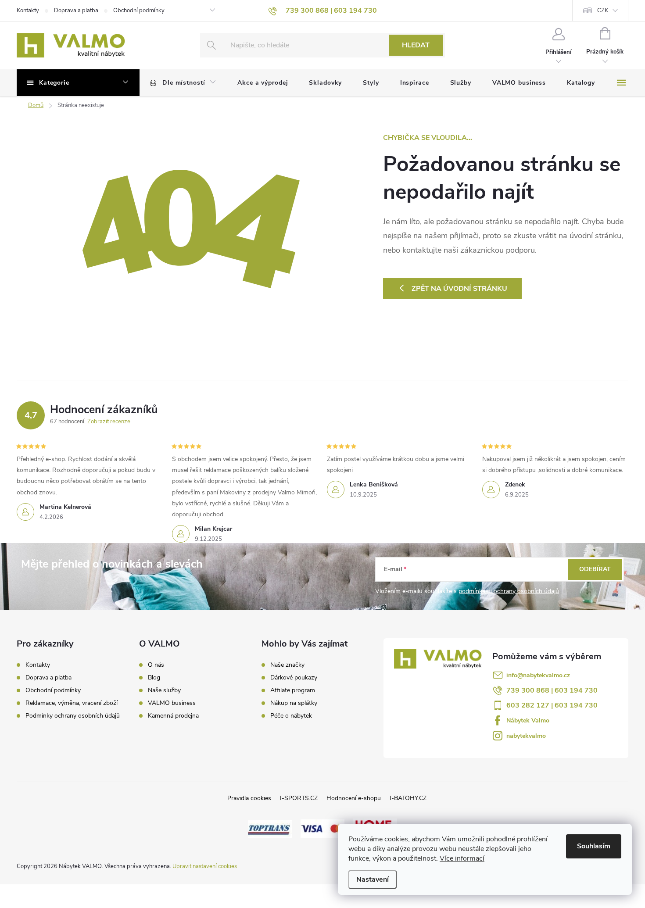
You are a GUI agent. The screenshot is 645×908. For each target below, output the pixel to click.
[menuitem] (183, 83)
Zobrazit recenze (108, 421)
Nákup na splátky (293, 703)
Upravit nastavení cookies (204, 866)
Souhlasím (593, 846)
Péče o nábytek (291, 715)
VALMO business (172, 703)
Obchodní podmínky (139, 10)
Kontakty (28, 10)
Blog (154, 677)
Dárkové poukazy (293, 677)
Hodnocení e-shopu (353, 798)
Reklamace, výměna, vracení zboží (71, 703)
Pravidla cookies (249, 798)
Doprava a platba (76, 10)
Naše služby (164, 690)
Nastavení (372, 879)
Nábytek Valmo (527, 720)
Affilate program (292, 690)
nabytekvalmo (526, 736)
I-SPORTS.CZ (299, 798)
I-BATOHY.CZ (408, 798)
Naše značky (287, 664)
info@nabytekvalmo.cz (538, 675)
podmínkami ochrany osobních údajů (509, 591)
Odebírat (595, 569)
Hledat (416, 45)
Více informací (462, 858)
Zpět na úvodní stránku (459, 288)
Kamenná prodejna (173, 715)
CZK (602, 10)
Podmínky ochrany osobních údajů (72, 715)
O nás (156, 664)
